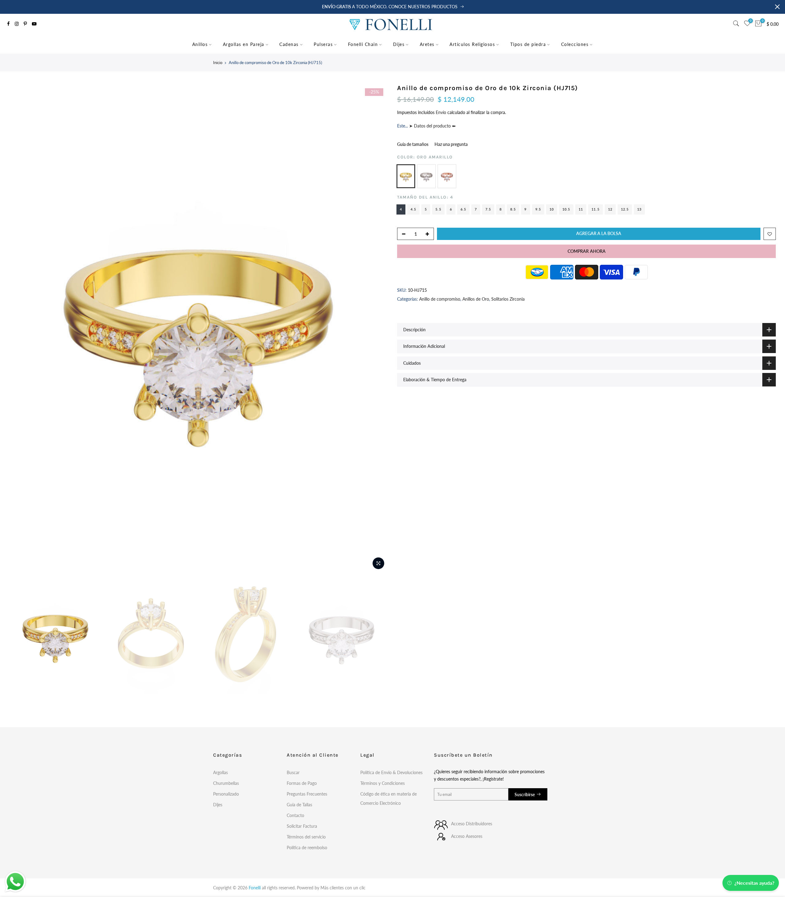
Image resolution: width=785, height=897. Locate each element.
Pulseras (323, 44)
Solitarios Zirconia (508, 299)
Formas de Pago (302, 783)
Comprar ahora (587, 250)
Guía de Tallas (299, 804)
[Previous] (20, 328)
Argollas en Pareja (243, 44)
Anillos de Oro (475, 299)
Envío (441, 112)
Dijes (399, 44)
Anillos (200, 44)
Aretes (427, 44)
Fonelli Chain (363, 44)
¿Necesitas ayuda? (754, 883)
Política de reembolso (307, 847)
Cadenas (289, 44)
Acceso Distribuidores (471, 823)
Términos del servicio (306, 836)
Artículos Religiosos (472, 44)
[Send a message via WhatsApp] (15, 881)
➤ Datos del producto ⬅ (432, 125)
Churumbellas (226, 783)
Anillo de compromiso (439, 299)
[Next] (377, 328)
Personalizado (226, 793)
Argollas (220, 772)
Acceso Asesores (466, 836)
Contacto (295, 815)
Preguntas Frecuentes (307, 793)
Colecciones (575, 44)
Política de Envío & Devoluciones (391, 772)
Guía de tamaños (412, 144)
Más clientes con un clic (343, 887)
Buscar (293, 772)
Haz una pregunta (451, 144)
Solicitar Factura (302, 826)
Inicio (217, 62)
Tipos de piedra (528, 44)
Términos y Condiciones (382, 783)
